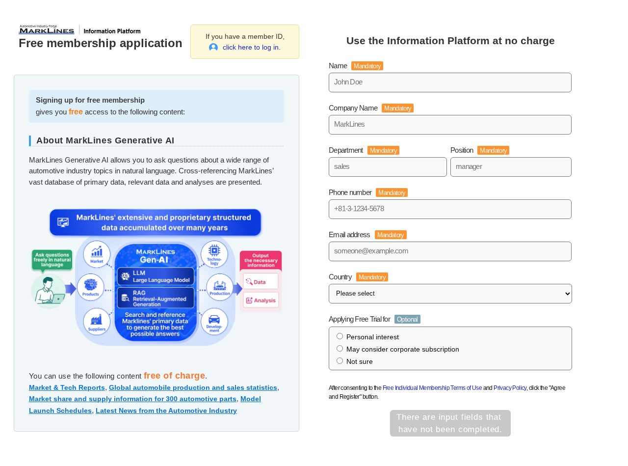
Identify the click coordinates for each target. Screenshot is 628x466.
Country (357, 277)
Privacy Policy (510, 387)
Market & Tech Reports (67, 387)
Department (363, 150)
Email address (366, 234)
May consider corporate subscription (402, 349)
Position (478, 150)
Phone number (367, 192)
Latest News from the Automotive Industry (166, 410)
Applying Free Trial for (373, 319)
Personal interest (372, 337)
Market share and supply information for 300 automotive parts (132, 399)
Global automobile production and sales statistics (193, 387)
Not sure (359, 361)
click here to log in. (252, 47)
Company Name (370, 108)
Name (355, 65)
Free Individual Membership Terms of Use (432, 387)
